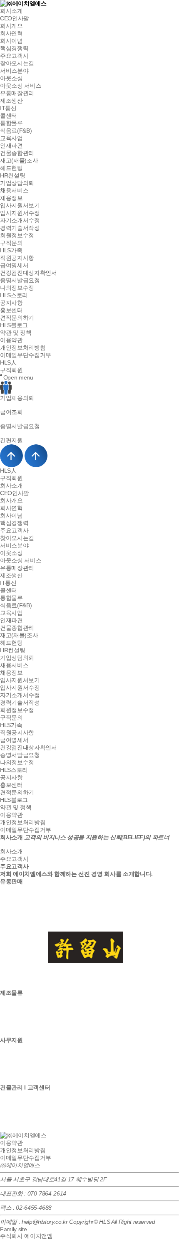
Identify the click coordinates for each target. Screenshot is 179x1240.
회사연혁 (11, 33)
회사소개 (11, 10)
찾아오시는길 (17, 63)
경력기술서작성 (20, 227)
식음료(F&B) (16, 130)
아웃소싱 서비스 (20, 85)
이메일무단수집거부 (25, 355)
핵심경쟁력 (14, 48)
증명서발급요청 (20, 280)
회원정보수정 (17, 235)
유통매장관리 (17, 93)
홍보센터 (11, 310)
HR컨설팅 (12, 175)
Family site (13, 1229)
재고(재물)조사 (19, 160)
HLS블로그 (14, 325)
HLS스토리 (14, 295)
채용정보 (11, 198)
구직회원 (11, 370)
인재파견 (11, 145)
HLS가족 (11, 250)
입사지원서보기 (20, 205)
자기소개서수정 (20, 220)
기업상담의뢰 (17, 183)
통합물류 (11, 123)
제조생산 (11, 100)
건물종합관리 (17, 153)
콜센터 (8, 115)
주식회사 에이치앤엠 (26, 1236)
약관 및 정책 (16, 332)
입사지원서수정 (20, 213)
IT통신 (8, 108)
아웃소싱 (11, 78)
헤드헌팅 (11, 168)
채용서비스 (14, 190)
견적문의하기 (17, 317)
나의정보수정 (17, 287)
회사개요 (11, 25)
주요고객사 (14, 55)
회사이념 (11, 40)
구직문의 (11, 242)
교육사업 (11, 138)
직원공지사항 (17, 257)
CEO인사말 (14, 18)
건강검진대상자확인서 (28, 272)
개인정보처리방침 (22, 347)
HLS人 (8, 362)
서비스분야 (14, 70)
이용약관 (11, 340)
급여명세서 (14, 265)
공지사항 (11, 302)
